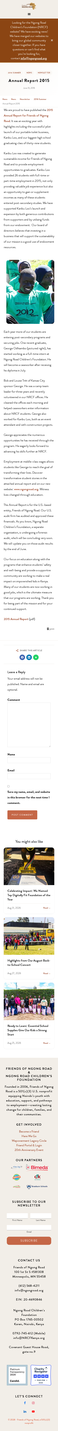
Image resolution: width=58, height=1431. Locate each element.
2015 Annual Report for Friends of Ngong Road (28, 115)
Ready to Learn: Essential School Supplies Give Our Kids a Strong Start (27, 1030)
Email (11, 770)
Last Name (40, 1220)
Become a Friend (29, 1131)
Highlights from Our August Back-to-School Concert (28, 962)
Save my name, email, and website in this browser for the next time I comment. (28, 797)
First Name (17, 1220)
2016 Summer (14, 72)
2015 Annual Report (16, 619)
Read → (47, 907)
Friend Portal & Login (29, 1145)
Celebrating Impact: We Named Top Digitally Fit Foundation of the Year (28, 895)
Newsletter (44, 72)
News (29, 72)
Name (11, 754)
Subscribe (29, 1241)
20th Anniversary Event (29, 1150)
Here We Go (29, 1136)
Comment (13, 700)
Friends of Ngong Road (29, 6)
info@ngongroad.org (34, 58)
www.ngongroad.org (26, 489)
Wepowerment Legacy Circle (29, 1140)
